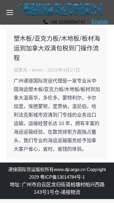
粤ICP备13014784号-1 (62, 177)
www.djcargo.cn (69, 169)
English (100, 21)
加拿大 (20, 70)
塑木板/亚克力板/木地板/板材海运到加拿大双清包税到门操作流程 (57, 48)
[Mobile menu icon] (9, 12)
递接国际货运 (22, 169)
